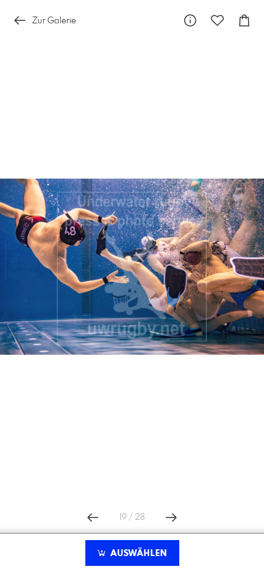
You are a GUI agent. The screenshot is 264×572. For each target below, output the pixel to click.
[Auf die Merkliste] (217, 20)
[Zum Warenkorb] (244, 20)
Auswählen (137, 553)
